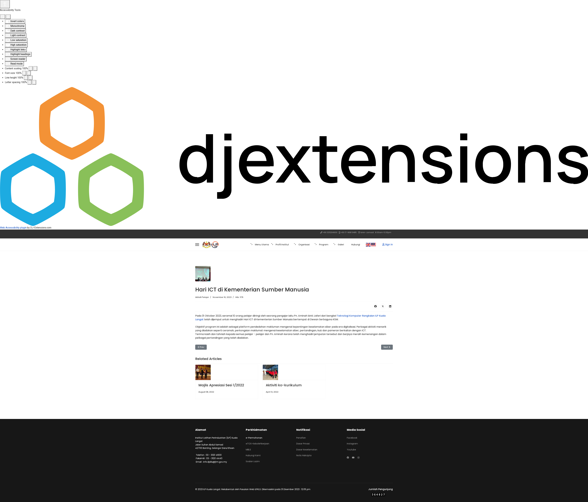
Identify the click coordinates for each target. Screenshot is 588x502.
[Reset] (2, 16)
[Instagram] (358, 457)
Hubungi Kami (253, 455)
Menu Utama (262, 244)
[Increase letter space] (34, 82)
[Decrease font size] (24, 73)
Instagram (352, 443)
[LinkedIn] (390, 306)
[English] (368, 244)
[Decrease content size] (31, 68)
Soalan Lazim (253, 461)
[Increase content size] (35, 68)
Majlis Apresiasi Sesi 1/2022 (221, 385)
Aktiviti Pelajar (202, 297)
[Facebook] (375, 306)
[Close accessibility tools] (8, 16)
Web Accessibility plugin (13, 227)
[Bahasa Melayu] (373, 244)
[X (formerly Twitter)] (382, 306)
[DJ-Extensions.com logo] (294, 156)
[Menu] (197, 244)
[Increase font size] (29, 73)
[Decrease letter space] (30, 82)
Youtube (351, 449)
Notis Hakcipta (303, 455)
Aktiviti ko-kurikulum (284, 385)
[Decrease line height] (26, 77)
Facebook (352, 437)
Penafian (301, 437)
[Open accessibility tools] (5, 4)
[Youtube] (353, 457)
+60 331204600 (330, 232)
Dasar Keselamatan (306, 449)
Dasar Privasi (303, 443)
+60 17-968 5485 (349, 232)
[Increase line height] (30, 77)
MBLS (248, 449)
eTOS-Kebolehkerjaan (257, 443)
